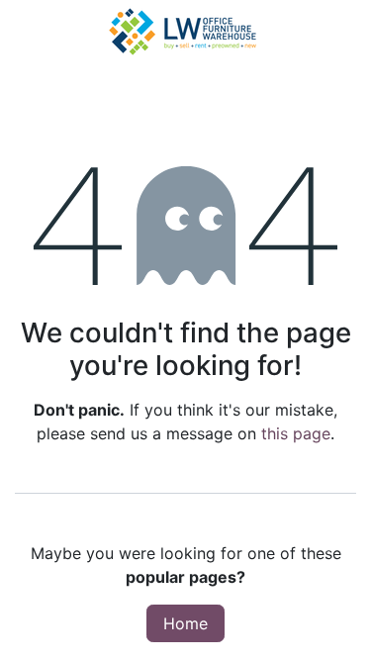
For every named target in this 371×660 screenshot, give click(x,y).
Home (185, 623)
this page (295, 433)
